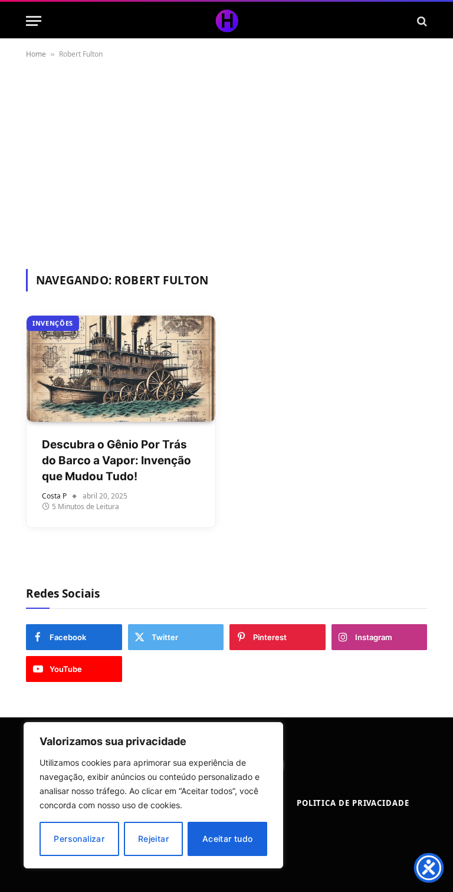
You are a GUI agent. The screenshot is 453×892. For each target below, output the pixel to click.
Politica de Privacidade (353, 803)
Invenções (52, 323)
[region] (153, 795)
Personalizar (79, 839)
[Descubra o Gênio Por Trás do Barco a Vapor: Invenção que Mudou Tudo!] (121, 369)
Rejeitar (153, 839)
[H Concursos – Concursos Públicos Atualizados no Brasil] (226, 21)
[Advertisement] (226, 161)
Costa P (54, 496)
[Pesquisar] (421, 21)
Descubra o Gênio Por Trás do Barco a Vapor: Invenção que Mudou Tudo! (116, 460)
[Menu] (33, 21)
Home (36, 54)
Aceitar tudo (227, 839)
